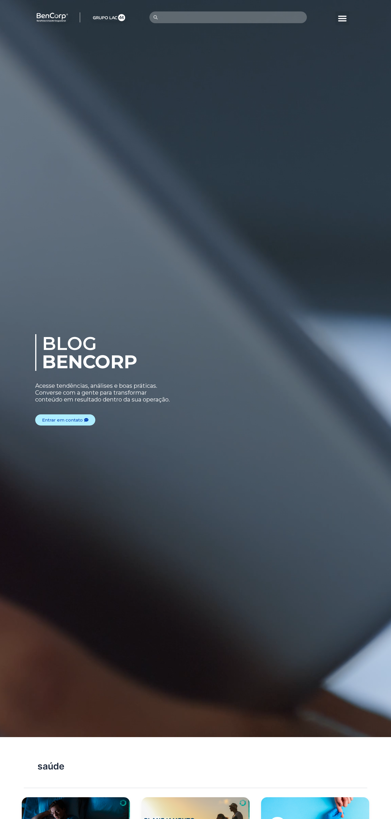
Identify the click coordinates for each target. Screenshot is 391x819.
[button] (342, 18)
